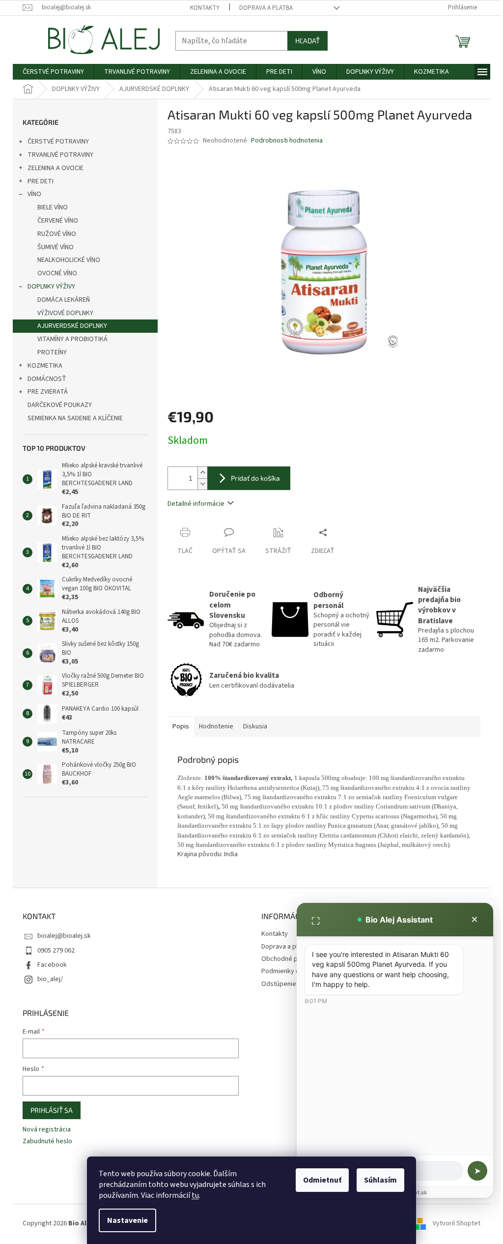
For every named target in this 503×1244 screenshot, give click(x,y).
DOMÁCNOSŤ (47, 379)
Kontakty (205, 7)
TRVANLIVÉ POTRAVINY (60, 155)
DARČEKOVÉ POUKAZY (60, 405)
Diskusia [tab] (255, 726)
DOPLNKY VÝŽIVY (51, 286)
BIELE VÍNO (52, 207)
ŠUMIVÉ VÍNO (55, 247)
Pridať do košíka (255, 478)
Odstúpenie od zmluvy (294, 984)
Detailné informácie (196, 504)
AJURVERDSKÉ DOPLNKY (72, 326)
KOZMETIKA (45, 366)
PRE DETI (41, 181)
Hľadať (307, 40)
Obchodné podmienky (294, 959)
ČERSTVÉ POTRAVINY (58, 141)
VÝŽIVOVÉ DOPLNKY (65, 313)
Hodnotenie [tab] (216, 726)
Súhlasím (380, 1180)
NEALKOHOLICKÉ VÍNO (68, 260)
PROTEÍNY (52, 352)
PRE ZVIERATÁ (48, 392)
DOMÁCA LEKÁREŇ (63, 300)
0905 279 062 (56, 950)
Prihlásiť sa (51, 1110)
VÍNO (34, 194)
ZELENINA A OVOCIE (56, 168)
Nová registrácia (47, 1129)
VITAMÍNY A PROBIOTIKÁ (72, 339)
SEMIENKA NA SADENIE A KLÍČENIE (75, 418)
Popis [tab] (180, 726)
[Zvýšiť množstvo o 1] (202, 472)
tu (195, 1195)
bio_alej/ (50, 979)
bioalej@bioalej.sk (64, 936)
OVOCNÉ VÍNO (57, 273)
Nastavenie (127, 1220)
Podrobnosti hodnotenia (287, 140)
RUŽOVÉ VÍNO (56, 234)
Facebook (52, 965)
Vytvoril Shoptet (456, 1223)
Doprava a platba (266, 7)
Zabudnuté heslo (47, 1141)
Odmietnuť (322, 1180)
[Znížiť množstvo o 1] (202, 484)
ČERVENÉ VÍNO (57, 221)
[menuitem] (53, 72)
